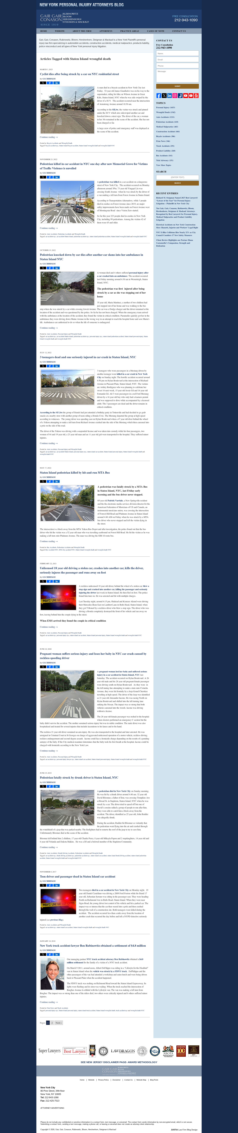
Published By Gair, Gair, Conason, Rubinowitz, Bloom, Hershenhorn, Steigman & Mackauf (185, 18)
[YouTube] (185, 95)
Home (43, 31)
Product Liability (165, 150)
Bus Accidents (51, 547)
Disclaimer (117, 1080)
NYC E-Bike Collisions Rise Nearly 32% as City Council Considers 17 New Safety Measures (176, 234)
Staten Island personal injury (134, 336)
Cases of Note (155, 31)
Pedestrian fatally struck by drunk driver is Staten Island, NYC (79, 777)
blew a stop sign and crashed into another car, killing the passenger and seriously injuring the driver (114, 589)
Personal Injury (63, 334)
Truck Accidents (62, 1008)
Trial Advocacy (164, 160)
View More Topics (163, 165)
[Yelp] (196, 95)
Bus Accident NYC (51, 550)
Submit (177, 86)
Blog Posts (154, 1080)
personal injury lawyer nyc (65, 759)
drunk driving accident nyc (65, 855)
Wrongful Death (67, 143)
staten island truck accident (86, 1010)
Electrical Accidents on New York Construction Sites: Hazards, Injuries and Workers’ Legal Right (177, 226)
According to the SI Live (51, 412)
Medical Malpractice (167, 126)
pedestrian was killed (109, 181)
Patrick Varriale (115, 500)
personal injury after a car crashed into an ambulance (122, 274)
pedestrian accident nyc (81, 236)
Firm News (50, 1008)
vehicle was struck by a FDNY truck (110, 971)
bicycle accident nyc (51, 145)
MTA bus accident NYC (67, 550)
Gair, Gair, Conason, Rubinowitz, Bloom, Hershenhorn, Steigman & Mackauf (86, 1129)
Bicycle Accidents (53, 143)
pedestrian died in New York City (115, 791)
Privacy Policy (103, 1080)
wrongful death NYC (108, 145)
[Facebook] (159, 95)
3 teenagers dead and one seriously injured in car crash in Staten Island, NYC (88, 357)
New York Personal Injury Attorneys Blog (64, 19)
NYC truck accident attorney (100, 959)
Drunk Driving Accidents (66, 853)
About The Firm (82, 31)
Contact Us (179, 31)
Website (60, 31)
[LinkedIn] (169, 95)
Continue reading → (49, 137)
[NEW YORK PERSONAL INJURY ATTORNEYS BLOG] (82, 5)
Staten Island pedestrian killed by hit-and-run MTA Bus (75, 472)
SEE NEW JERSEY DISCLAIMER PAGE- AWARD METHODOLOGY (119, 1062)
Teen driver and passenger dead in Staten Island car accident (77, 876)
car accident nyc (50, 236)
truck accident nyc (122, 1010)
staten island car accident (95, 452)
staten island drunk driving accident (118, 855)
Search (177, 183)
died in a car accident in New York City (110, 890)
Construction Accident (168, 131)
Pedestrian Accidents (64, 234)
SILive (115, 109)
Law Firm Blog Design (184, 1130)
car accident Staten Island (65, 236)
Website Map (141, 1080)
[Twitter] (164, 95)
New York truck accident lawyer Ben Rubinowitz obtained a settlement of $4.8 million (93, 945)
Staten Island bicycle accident (68, 145)
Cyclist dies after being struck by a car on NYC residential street (79, 74)
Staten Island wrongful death (88, 145)
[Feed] (175, 95)
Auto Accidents (52, 234)
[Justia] (180, 95)
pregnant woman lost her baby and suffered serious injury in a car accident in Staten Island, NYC (122, 673)
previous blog (57, 919)
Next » (59, 1022)
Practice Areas (129, 31)
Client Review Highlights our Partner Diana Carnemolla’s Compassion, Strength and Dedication (174, 243)
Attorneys (105, 31)
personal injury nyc (96, 336)
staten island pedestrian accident (100, 236)
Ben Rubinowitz (121, 959)
